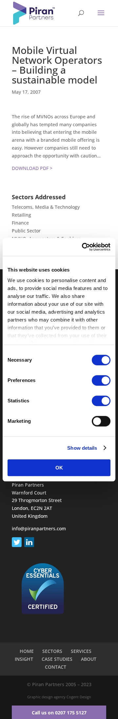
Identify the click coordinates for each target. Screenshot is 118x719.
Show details (82, 448)
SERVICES (81, 651)
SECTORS (52, 651)
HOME (27, 651)
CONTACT (55, 667)
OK (59, 467)
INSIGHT (24, 659)
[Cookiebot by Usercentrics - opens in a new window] (83, 247)
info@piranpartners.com (39, 528)
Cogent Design (79, 696)
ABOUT (88, 659)
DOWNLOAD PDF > (32, 168)
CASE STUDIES (57, 659)
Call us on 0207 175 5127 (59, 712)
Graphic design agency (46, 696)
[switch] (101, 380)
